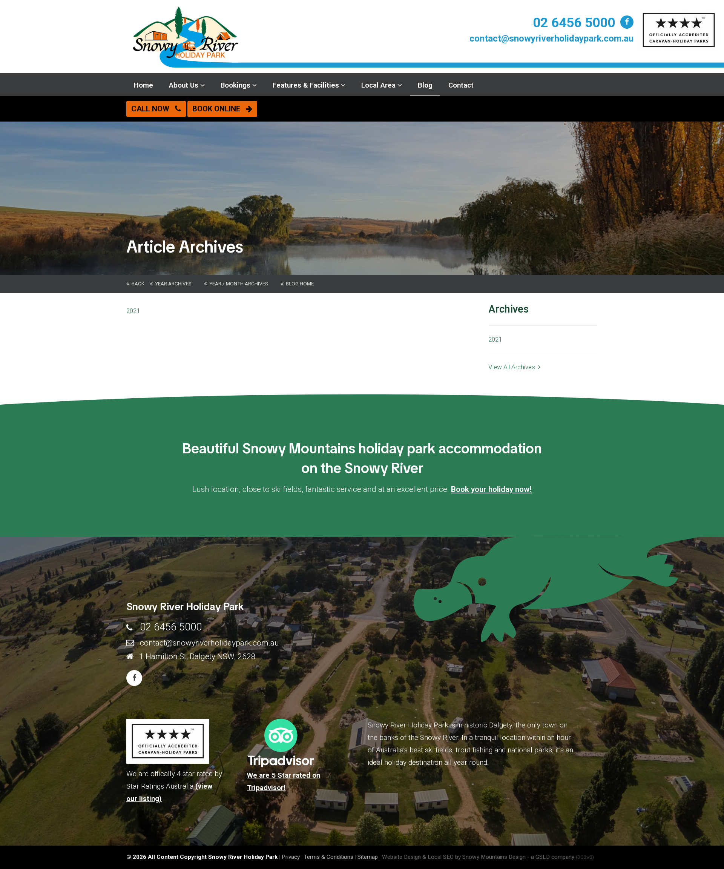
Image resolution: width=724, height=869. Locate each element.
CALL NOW (153, 108)
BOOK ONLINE (219, 108)
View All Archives (513, 367)
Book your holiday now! (491, 489)
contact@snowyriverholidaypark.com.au (551, 38)
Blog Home (299, 283)
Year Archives (172, 283)
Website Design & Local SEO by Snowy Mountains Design (454, 857)
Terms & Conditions (328, 857)
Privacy (291, 857)
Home (143, 85)
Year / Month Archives (237, 283)
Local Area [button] (379, 85)
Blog (425, 85)
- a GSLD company (560, 857)
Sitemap (367, 857)
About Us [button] (184, 85)
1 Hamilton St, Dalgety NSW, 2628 (197, 656)
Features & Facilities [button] (307, 85)
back (136, 283)
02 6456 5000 (574, 23)
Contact (461, 85)
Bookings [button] (236, 85)
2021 (133, 310)
